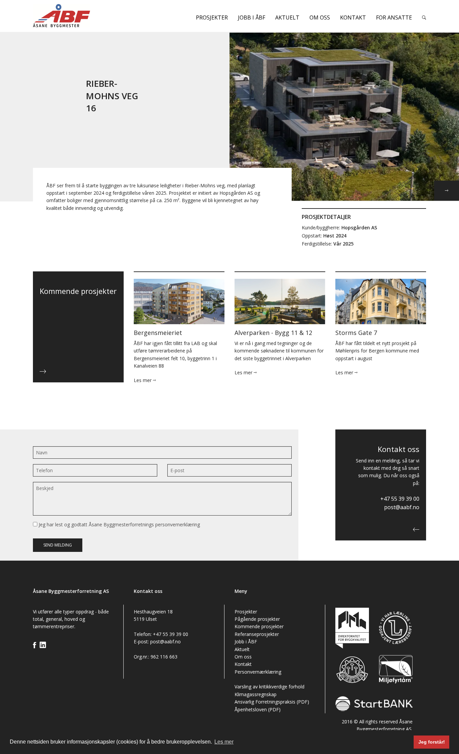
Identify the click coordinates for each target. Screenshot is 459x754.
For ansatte (394, 17)
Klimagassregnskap (256, 694)
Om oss (319, 17)
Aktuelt (287, 17)
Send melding (57, 545)
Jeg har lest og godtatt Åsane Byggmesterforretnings (118, 524)
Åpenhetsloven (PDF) (258, 709)
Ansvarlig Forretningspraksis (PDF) (272, 702)
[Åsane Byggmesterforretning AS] (78, 15)
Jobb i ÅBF (251, 17)
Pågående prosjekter (257, 619)
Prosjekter (212, 17)
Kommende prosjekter (259, 626)
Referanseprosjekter (257, 634)
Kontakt (353, 17)
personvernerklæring (177, 524)
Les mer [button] (224, 742)
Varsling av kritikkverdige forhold (269, 686)
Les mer (143, 380)
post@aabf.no (401, 507)
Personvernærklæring (258, 672)
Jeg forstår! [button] (431, 742)
